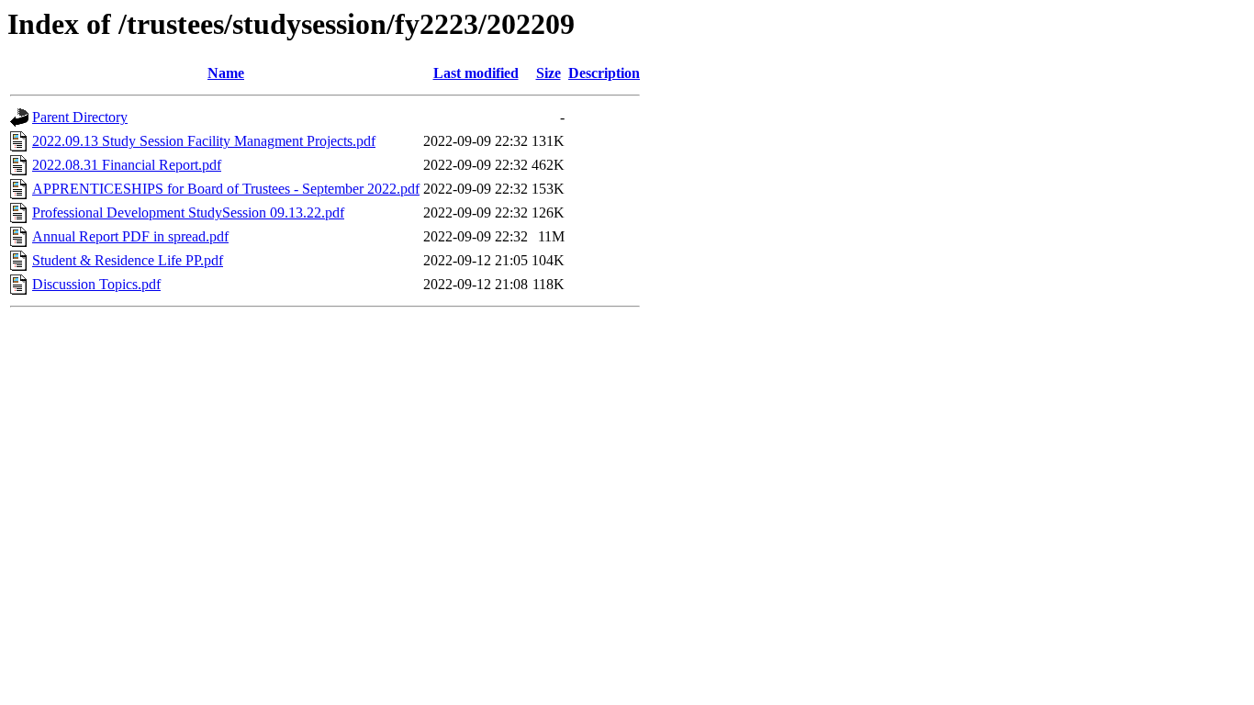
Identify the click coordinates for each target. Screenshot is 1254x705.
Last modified (476, 73)
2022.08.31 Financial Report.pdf (126, 165)
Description (604, 73)
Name (225, 73)
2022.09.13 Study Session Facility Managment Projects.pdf (203, 141)
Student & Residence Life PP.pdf (127, 260)
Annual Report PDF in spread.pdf (130, 236)
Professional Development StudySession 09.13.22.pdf (188, 212)
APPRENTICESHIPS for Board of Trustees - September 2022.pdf (226, 188)
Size (548, 73)
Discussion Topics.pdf (96, 284)
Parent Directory (80, 117)
